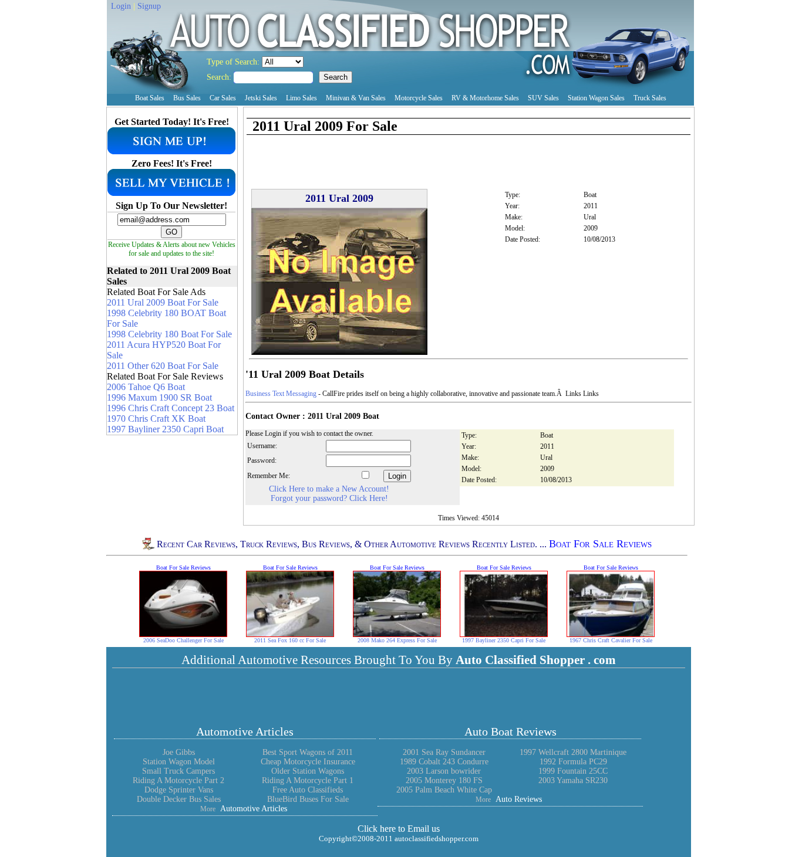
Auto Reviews (519, 799)
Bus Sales (187, 98)
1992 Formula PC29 (573, 761)
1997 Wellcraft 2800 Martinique (573, 752)
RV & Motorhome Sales (485, 98)
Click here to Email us (399, 829)
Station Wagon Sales (596, 98)
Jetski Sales (261, 98)
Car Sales (223, 98)
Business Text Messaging (280, 393)
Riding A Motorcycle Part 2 (178, 780)
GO (171, 232)
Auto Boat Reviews (510, 731)
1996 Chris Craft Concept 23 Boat (170, 408)
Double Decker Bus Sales (179, 799)
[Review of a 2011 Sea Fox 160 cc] (290, 634)
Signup (149, 6)
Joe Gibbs (179, 752)
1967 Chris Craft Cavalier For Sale (611, 640)
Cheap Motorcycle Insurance (308, 761)
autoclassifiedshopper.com (436, 838)
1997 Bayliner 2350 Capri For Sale (503, 640)
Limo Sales (301, 98)
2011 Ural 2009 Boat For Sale (162, 302)
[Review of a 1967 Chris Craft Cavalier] (611, 634)
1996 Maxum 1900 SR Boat (159, 397)
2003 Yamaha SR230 (573, 780)
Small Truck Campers (178, 771)
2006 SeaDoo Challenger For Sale (183, 640)
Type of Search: (234, 61)
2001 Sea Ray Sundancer (444, 752)
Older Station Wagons (307, 771)
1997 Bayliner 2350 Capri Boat (165, 429)
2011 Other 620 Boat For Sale (162, 366)
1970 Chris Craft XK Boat (156, 419)
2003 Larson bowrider (444, 771)
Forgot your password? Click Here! (329, 498)
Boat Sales (149, 98)
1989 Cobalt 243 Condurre (444, 761)
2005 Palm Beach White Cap (444, 789)
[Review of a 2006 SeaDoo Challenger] (183, 634)
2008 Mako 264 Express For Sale (397, 640)
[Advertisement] (382, 112)
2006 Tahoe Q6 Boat (146, 387)
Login (121, 6)
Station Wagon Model (179, 761)
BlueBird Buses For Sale (308, 799)
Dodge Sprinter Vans (178, 789)
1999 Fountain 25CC (573, 771)
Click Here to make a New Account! (329, 489)
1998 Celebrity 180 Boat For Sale (169, 334)
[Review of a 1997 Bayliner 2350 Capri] (504, 634)
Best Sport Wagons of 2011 (307, 752)
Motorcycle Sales (419, 98)
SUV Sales (543, 98)
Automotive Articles (245, 731)
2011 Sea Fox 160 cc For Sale (290, 640)
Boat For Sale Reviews (600, 544)
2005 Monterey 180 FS (444, 780)
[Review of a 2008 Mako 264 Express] (397, 634)
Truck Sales (649, 98)
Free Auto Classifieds (307, 789)
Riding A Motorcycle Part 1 (307, 780)
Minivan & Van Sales (356, 98)
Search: (220, 77)
